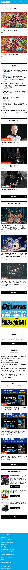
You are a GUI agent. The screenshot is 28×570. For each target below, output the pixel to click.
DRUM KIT (4, 222)
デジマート (4, 559)
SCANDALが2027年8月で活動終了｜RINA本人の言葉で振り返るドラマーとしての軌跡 (15, 71)
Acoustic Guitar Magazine (7, 554)
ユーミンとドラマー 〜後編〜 (9, 30)
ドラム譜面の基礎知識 (7, 360)
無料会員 (18, 142)
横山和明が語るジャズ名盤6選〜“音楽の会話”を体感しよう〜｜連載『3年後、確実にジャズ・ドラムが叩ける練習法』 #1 (14, 457)
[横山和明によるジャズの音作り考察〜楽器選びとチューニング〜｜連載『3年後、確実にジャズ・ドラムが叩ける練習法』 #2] (14, 421)
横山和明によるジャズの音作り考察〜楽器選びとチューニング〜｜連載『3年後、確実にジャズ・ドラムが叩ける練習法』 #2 (14, 432)
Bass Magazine (4, 547)
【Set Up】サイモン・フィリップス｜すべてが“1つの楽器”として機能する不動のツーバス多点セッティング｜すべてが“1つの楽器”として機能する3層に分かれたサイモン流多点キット (14, 228)
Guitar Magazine (5, 544)
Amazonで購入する (15, 486)
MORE (14, 517)
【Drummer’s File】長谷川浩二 (9, 166)
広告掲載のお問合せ (6, 562)
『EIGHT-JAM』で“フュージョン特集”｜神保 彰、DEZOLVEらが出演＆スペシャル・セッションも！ (14, 92)
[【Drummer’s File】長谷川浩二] (14, 155)
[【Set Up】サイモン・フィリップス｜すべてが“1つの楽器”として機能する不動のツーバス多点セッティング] (14, 215)
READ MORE (14, 196)
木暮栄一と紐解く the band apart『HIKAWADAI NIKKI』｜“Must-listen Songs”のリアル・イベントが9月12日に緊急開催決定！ (14, 77)
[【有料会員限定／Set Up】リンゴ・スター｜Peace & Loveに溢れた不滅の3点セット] (14, 243)
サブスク (22, 409)
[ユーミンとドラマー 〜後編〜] (14, 20)
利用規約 (3, 537)
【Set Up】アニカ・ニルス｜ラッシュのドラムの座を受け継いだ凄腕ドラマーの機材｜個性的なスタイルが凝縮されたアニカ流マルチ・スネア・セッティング (13, 283)
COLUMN (4, 27)
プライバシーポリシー (6, 539)
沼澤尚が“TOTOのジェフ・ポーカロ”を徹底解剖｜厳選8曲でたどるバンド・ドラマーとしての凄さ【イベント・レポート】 (14, 370)
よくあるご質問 (5, 535)
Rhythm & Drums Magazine (7, 549)
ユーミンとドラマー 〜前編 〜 (10, 54)
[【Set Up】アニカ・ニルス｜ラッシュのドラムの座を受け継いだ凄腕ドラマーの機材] (14, 271)
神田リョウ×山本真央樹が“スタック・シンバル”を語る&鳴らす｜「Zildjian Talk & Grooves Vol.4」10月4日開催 (14, 85)
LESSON (4, 404)
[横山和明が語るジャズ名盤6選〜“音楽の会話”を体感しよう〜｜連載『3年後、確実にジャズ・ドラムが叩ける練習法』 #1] (14, 446)
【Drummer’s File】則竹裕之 (8, 142)
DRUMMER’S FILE (6, 139)
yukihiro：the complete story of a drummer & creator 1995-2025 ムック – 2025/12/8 (18, 503)
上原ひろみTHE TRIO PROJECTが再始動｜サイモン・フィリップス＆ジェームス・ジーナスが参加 (15, 111)
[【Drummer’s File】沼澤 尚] (14, 179)
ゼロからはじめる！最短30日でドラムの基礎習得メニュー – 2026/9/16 (18, 491)
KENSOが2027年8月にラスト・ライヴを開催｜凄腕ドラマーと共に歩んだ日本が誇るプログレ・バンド (15, 104)
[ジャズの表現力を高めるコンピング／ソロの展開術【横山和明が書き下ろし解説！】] (14, 397)
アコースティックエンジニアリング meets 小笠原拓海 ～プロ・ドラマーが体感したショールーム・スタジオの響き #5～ (14, 375)
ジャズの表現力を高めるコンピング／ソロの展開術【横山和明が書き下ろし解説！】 (13, 408)
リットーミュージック (6, 557)
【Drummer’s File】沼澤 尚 (8, 189)
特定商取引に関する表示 (7, 542)
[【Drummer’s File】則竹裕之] (14, 132)
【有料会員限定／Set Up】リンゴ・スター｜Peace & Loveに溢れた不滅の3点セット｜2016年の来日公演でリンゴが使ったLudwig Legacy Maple (14, 255)
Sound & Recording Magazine (8, 551)
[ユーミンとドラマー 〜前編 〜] (14, 44)
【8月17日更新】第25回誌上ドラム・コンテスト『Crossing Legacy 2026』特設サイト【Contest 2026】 (14, 364)
